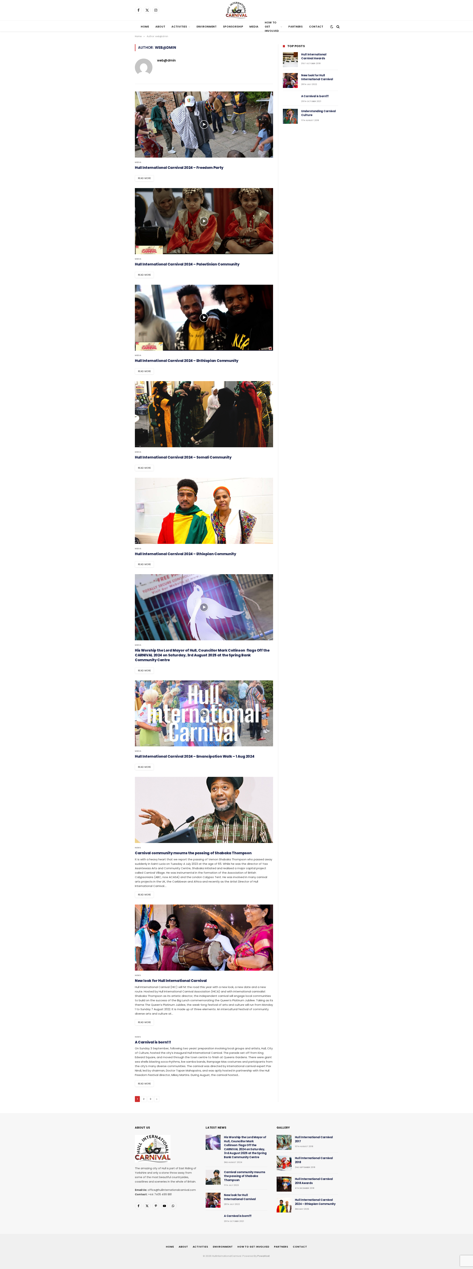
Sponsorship (233, 26)
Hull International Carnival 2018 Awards (314, 1181)
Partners (295, 26)
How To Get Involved (272, 27)
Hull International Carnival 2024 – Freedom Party (179, 167)
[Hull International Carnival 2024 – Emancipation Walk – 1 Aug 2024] (204, 713)
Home (145, 26)
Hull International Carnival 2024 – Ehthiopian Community (186, 360)
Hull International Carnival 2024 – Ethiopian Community (185, 554)
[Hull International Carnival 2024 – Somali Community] (204, 414)
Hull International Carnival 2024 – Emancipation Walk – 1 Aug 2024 (194, 756)
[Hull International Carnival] (236, 10)
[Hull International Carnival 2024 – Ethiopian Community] (204, 511)
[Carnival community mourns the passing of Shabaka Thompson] (204, 810)
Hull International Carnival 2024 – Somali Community (183, 457)
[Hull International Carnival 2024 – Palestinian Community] (204, 221)
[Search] (338, 27)
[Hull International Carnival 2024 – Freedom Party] (204, 124)
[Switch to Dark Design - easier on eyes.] (331, 26)
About (160, 26)
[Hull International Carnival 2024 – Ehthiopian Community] (204, 318)
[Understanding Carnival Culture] (290, 116)
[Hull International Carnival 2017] (284, 1142)
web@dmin (166, 60)
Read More (144, 178)
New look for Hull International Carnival (171, 980)
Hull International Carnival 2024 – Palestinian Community (187, 264)
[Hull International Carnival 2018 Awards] (284, 1184)
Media (253, 26)
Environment (207, 26)
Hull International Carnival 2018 (314, 1160)
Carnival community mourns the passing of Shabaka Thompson (193, 853)
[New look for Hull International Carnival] (204, 938)
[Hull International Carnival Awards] (290, 59)
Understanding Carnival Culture (318, 113)
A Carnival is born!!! (153, 1042)
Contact (316, 26)
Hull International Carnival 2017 (314, 1139)
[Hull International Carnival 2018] (284, 1163)
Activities (179, 26)
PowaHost (263, 1256)
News (138, 847)
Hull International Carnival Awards (313, 56)
